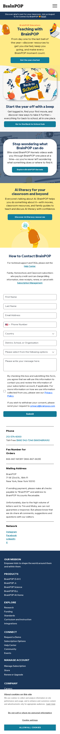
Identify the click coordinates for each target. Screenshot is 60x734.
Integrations (10, 624)
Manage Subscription (15, 666)
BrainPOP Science (13, 587)
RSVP (43, 17)
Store (7, 670)
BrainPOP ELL (11, 591)
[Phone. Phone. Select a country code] (7, 325)
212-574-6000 (13, 437)
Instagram (11, 532)
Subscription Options (15, 641)
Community (10, 649)
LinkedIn (10, 539)
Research (9, 608)
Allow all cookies (30, 727)
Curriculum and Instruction (17, 620)
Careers (8, 689)
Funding (8, 612)
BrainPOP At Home (13, 595)
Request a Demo (12, 637)
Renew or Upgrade (13, 675)
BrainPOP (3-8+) (12, 579)
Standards (9, 616)
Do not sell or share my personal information (30, 713)
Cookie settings (30, 720)
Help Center (10, 645)
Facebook (11, 536)
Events (7, 653)
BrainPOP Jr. (10, 583)
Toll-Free (11, 440)
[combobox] (30, 334)
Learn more (50, 704)
